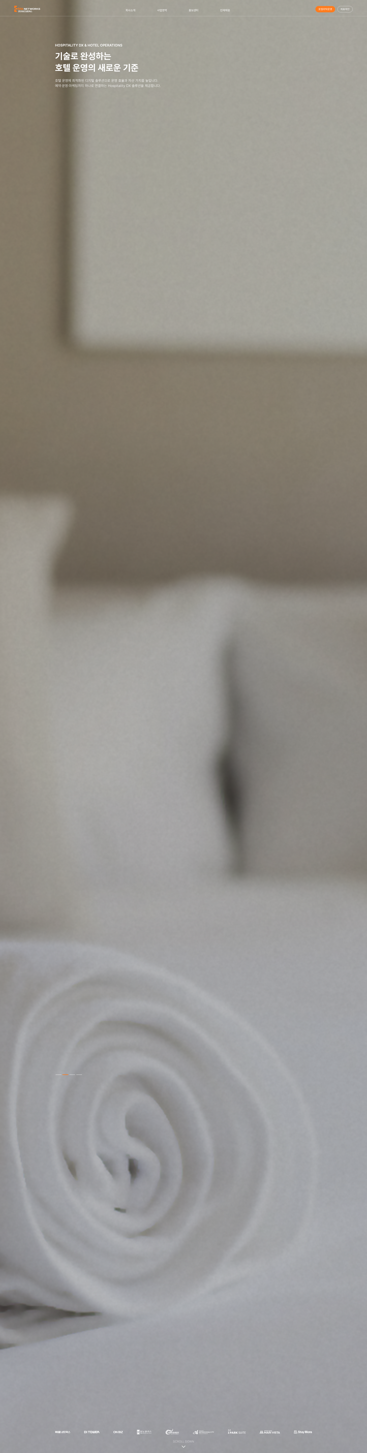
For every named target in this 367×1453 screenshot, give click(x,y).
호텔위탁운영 (325, 9)
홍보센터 (193, 10)
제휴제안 (345, 9)
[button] (58, 1074)
